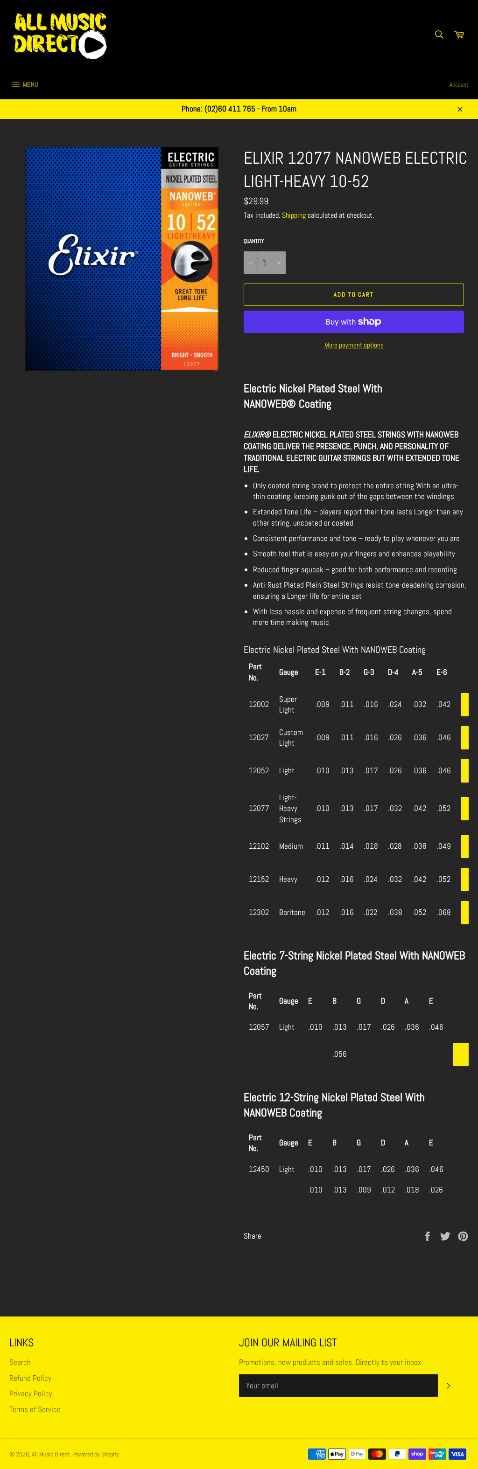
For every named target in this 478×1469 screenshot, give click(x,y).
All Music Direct (51, 1454)
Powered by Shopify (95, 1454)
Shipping (294, 215)
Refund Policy (30, 1378)
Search (20, 1362)
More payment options (354, 344)
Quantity (254, 241)
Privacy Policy (30, 1393)
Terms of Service (35, 1409)
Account (459, 85)
